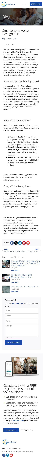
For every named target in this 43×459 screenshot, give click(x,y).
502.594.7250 (17, 303)
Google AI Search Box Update (25, 286)
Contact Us (16, 448)
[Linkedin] (7, 455)
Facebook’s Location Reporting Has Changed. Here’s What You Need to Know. (25, 263)
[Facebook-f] (4, 455)
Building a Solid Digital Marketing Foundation (21, 276)
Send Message (13, 342)
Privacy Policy (29, 451)
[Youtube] (11, 455)
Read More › (15, 270)
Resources (6, 448)
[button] (23, 4)
